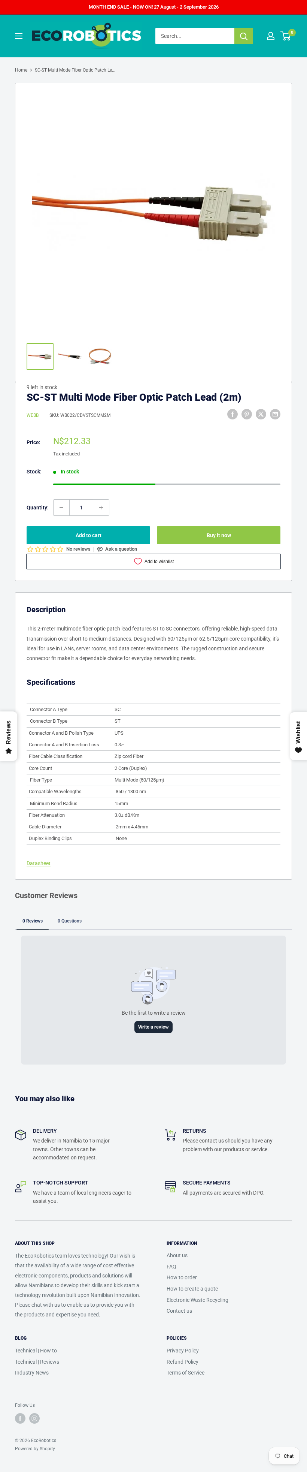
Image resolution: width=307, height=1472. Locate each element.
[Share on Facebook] (232, 414)
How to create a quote (192, 1289)
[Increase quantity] (101, 507)
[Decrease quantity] (61, 507)
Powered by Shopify (35, 1448)
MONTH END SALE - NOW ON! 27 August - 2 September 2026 (154, 7)
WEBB (33, 415)
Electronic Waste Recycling (197, 1300)
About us (177, 1255)
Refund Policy (182, 1362)
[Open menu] (18, 36)
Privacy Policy (183, 1351)
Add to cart (88, 535)
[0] (286, 35)
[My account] (270, 36)
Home (21, 70)
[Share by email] (275, 414)
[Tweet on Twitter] (261, 414)
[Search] (243, 36)
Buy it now (219, 535)
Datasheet (39, 863)
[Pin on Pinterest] (246, 414)
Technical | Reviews (37, 1362)
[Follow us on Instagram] (34, 1418)
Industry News (32, 1373)
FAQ (171, 1267)
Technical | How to (36, 1351)
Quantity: (38, 508)
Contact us (179, 1311)
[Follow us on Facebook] (20, 1418)
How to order (182, 1277)
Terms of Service (185, 1373)
